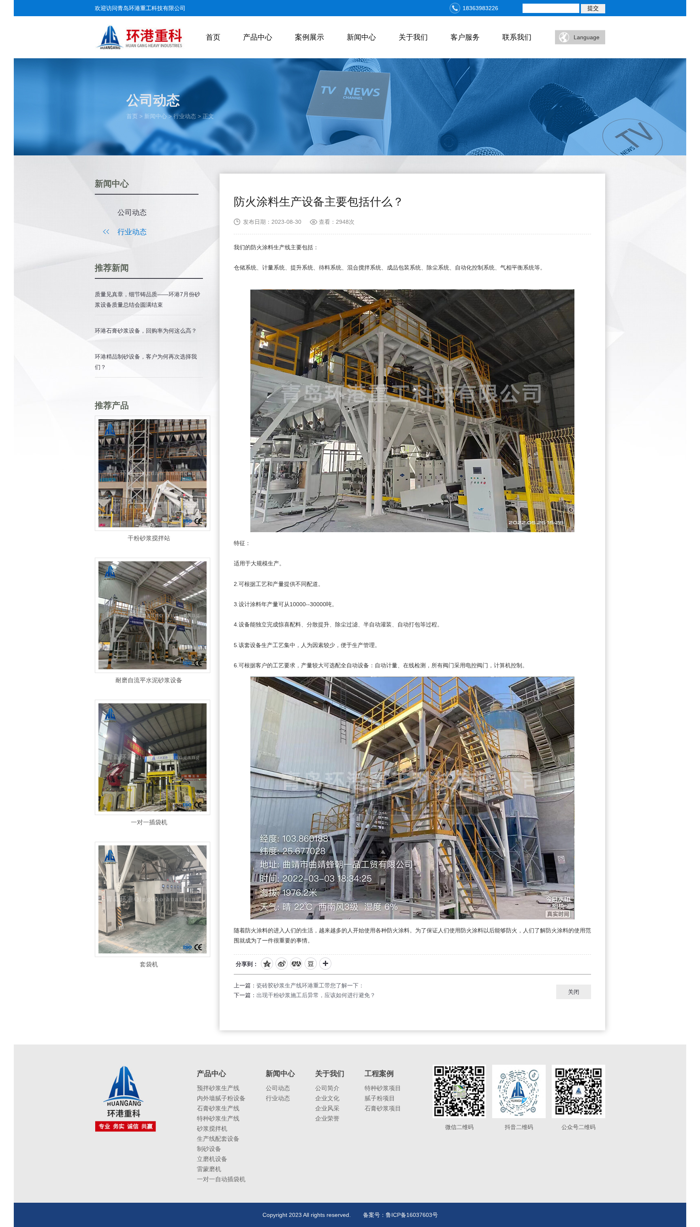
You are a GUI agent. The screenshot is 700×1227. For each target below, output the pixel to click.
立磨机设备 (212, 1158)
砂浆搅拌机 (212, 1128)
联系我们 (516, 37)
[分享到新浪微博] (281, 963)
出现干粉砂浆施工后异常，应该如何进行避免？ (316, 995)
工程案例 (379, 1074)
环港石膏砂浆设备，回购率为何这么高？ (146, 330)
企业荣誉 (327, 1118)
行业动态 (132, 232)
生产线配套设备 (218, 1138)
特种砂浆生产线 (218, 1118)
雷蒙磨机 (209, 1168)
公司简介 (327, 1088)
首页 (213, 37)
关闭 (573, 992)
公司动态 (132, 212)
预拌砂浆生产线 (218, 1088)
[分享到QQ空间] (267, 963)
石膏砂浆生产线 (218, 1108)
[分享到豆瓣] (311, 963)
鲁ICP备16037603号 (412, 1215)
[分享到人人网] (296, 963)
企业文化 (327, 1098)
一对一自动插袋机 (221, 1179)
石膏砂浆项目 (383, 1108)
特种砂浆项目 (383, 1088)
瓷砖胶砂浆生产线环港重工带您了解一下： (310, 985)
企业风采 (327, 1108)
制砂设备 (209, 1148)
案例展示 (309, 37)
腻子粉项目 (380, 1098)
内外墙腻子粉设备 (221, 1098)
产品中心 (257, 37)
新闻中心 (361, 37)
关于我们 (413, 37)
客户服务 (465, 37)
